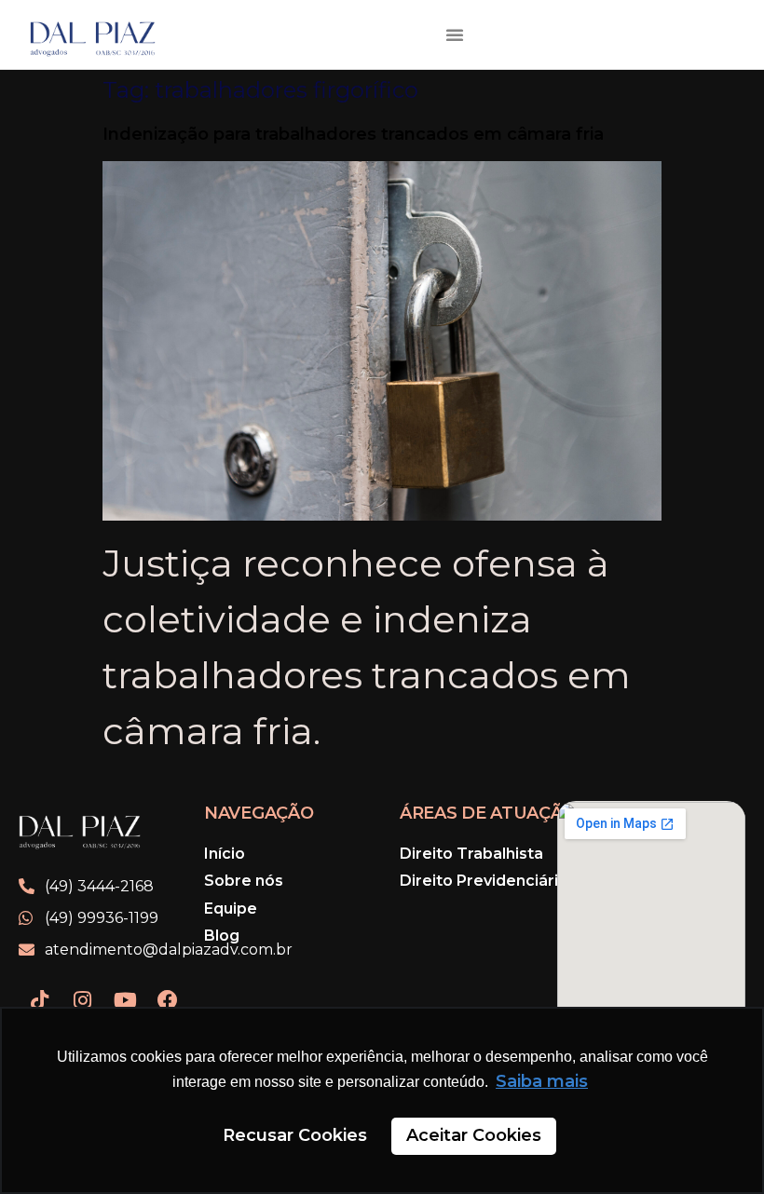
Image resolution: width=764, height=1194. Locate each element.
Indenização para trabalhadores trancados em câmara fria (353, 134)
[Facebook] (167, 1000)
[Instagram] (81, 1000)
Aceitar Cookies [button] (473, 1135)
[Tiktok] (39, 1000)
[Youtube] (124, 1000)
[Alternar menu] (454, 34)
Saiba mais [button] (542, 1081)
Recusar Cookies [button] (295, 1135)
